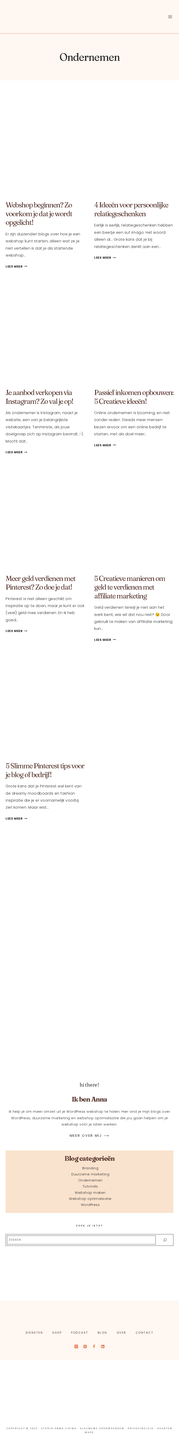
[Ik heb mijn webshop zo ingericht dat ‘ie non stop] (21, 1401)
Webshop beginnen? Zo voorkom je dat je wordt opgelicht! (39, 214)
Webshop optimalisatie (90, 1198)
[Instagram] (76, 1346)
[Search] (165, 1240)
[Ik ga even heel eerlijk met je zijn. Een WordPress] (112, 1375)
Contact (145, 1333)
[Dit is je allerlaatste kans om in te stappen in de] (67, 1401)
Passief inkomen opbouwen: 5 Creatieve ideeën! (133, 397)
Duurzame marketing (90, 1174)
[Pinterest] (85, 1346)
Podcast (79, 1333)
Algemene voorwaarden (102, 1428)
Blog (102, 1333)
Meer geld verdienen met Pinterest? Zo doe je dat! (40, 583)
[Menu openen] (170, 16)
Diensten (34, 1333)
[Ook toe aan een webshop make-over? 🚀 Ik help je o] (67, 1375)
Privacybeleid (141, 1428)
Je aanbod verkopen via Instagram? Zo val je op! (39, 397)
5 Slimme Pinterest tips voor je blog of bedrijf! (45, 770)
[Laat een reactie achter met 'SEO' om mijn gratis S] (21, 1375)
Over (121, 1333)
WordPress (90, 1204)
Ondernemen (90, 1180)
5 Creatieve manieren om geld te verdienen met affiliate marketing (129, 587)
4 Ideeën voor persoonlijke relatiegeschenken (131, 209)
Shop (57, 1333)
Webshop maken (90, 1192)
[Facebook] (94, 1346)
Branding (90, 1168)
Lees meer (16, 266)
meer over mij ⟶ (90, 1135)
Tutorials (90, 1186)
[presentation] (45, 144)
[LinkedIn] (103, 1346)
